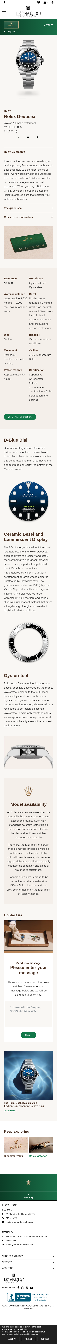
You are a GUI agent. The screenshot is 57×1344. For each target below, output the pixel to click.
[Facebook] (18, 1288)
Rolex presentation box (18, 217)
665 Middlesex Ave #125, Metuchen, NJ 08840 (24, 1234)
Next (27, 1035)
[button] (21, 1163)
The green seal (13, 208)
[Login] (52, 2)
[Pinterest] (26, 1288)
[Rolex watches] (41, 1145)
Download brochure (21, 417)
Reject (28, 1339)
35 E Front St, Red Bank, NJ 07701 (19, 1212)
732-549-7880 (11, 1240)
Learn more (9, 1110)
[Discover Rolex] (16, 1145)
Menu (47, 25)
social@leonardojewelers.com (20, 1222)
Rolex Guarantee (14, 151)
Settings (45, 1339)
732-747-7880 (11, 1218)
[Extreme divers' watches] (28, 1075)
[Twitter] (31, 1288)
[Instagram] (22, 1288)
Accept (12, 1339)
